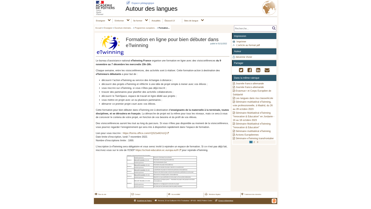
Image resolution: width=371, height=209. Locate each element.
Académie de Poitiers (144, 200)
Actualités (156, 20)
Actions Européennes (247, 134)
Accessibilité (174, 194)
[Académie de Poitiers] (109, 14)
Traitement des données (251, 194)
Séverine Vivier (244, 57)
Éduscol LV (170, 20)
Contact (135, 194)
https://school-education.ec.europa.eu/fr (157, 150)
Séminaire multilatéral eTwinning (253, 131)
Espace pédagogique (140, 3)
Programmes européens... (146, 28)
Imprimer (241, 41)
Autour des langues (152, 8)
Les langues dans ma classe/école (254, 98)
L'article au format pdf (248, 45)
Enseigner (100, 20)
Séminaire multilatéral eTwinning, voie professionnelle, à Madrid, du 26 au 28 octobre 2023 (253, 105)
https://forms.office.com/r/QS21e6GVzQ (144, 133)
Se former (137, 20)
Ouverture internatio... (123, 28)
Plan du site (100, 194)
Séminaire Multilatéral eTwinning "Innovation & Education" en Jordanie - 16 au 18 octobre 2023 (253, 116)
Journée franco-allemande (250, 83)
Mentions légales (213, 194)
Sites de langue (191, 20)
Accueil (98, 28)
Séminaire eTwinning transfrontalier (255, 138)
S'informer (119, 20)
